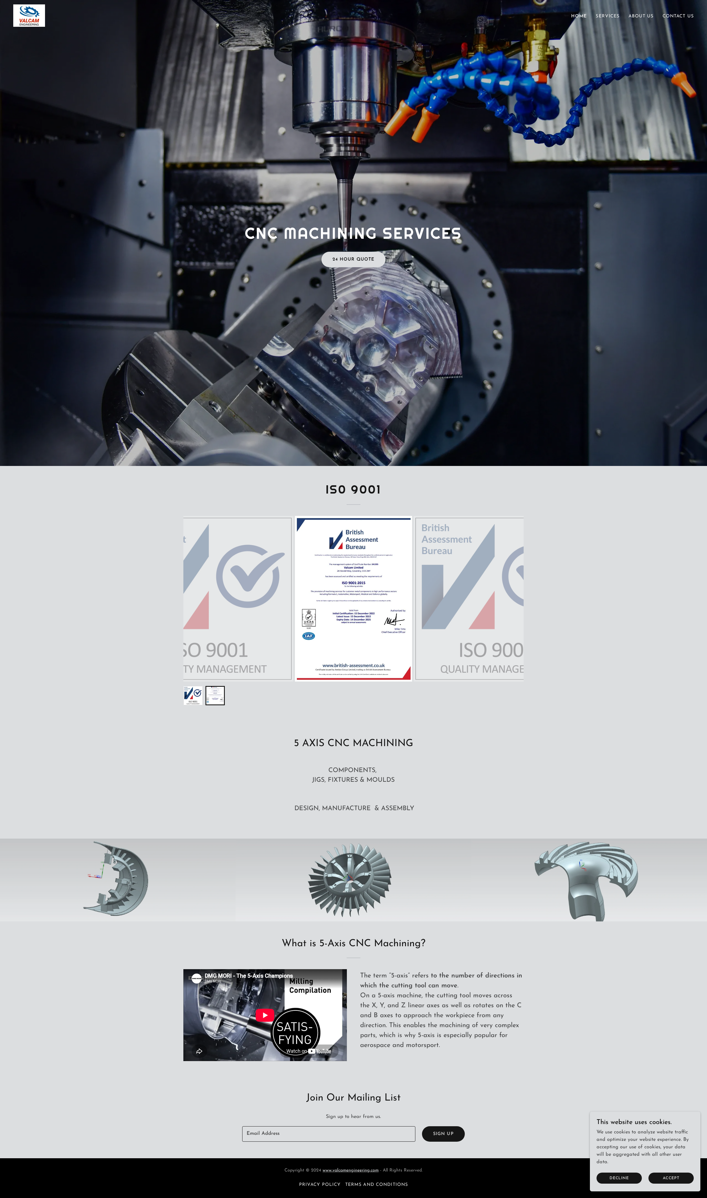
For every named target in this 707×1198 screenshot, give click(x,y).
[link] (29, 15)
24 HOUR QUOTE (354, 259)
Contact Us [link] (678, 16)
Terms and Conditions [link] (376, 1185)
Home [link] (579, 16)
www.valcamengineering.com (351, 1170)
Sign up (443, 1134)
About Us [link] (641, 16)
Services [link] (607, 16)
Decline (619, 1178)
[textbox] (328, 1134)
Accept (671, 1178)
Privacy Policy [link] (320, 1185)
